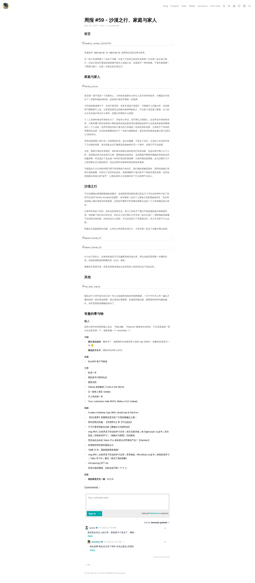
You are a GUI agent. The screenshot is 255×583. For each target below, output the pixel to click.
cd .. (90, 564)
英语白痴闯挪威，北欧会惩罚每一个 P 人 (107, 468)
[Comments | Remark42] (127, 526)
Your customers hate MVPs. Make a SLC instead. (113, 401)
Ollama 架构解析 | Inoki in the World (106, 387)
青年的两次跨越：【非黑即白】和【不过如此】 (110, 422)
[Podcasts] (229, 6)
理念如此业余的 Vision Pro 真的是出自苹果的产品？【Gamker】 (119, 440)
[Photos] (234, 6)
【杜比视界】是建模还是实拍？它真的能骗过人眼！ (112, 417)
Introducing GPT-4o (98, 463)
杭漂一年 (92, 372)
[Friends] (224, 6)
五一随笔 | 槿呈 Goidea (99, 391)
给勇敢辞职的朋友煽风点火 (101, 445)
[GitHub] (239, 6)
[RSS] (244, 6)
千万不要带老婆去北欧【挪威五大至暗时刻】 (109, 427)
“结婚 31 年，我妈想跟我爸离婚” (103, 449)
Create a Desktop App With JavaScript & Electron (113, 412)
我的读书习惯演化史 (97, 377)
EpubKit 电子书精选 (97, 361)
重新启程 (92, 382)
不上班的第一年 (95, 396)
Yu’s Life (119, 326)
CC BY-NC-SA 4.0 (92, 573)
